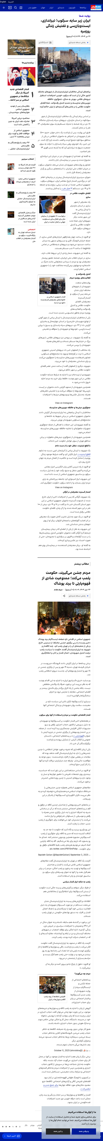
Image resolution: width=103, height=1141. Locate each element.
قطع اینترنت (84, 454)
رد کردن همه (58, 1131)
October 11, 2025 (62, 1050)
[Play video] (10, 7)
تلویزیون (72, 7)
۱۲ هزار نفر (67, 188)
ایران (51, 7)
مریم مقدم (58, 589)
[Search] (15, 7)
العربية (11, 2)
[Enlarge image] (64, 618)
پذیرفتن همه (84, 1131)
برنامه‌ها (83, 7)
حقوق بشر (32, 7)
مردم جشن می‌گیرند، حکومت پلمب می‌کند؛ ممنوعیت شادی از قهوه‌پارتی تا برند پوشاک (66, 578)
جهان (43, 7)
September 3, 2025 (79, 855)
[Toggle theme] (4, 7)
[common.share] (64, 595)
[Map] (21, 7)
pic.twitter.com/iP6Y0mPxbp (64, 849)
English (3, 2)
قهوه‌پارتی (79, 736)
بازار (26, 1125)
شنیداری (61, 7)
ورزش (32, 1125)
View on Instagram (64, 403)
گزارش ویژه (39, 1126)
